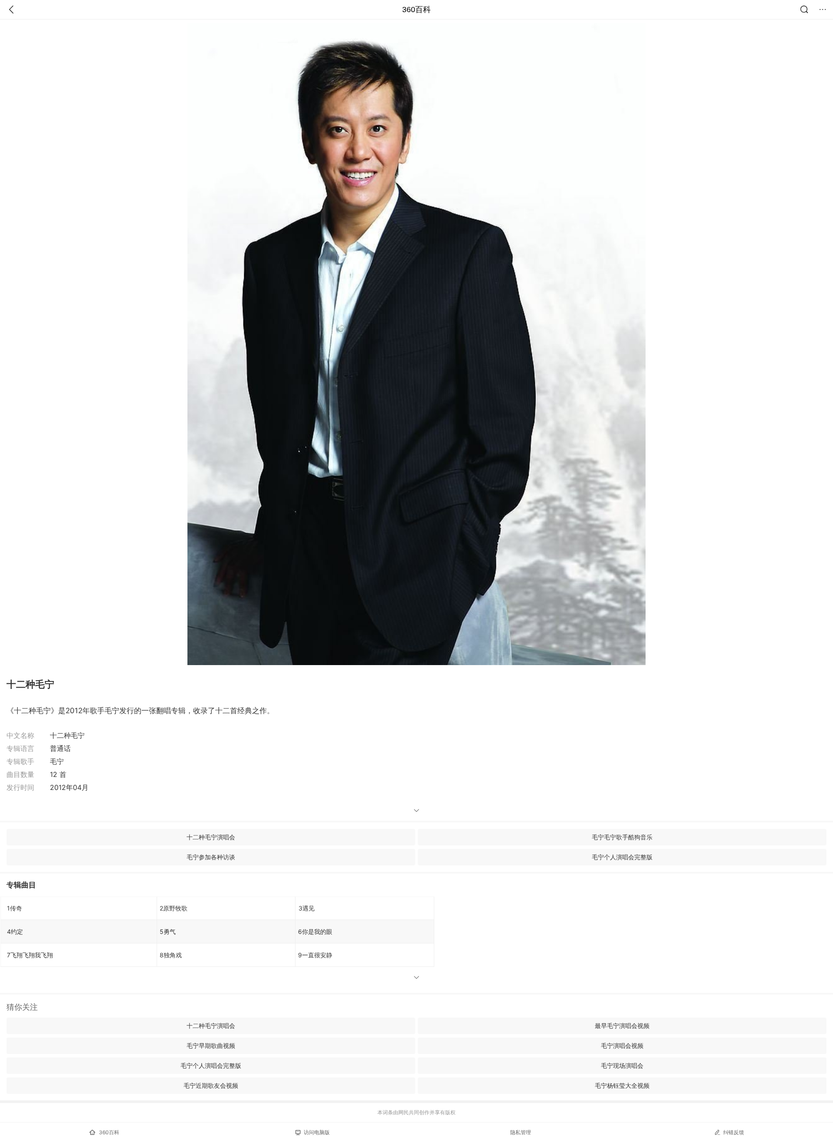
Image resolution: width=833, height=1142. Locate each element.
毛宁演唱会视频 (622, 1045)
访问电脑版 (317, 1132)
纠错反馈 (733, 1132)
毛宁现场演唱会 (622, 1065)
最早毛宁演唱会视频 (622, 1025)
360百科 (416, 9)
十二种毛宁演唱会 (211, 837)
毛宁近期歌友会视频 (211, 1085)
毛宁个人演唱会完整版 (622, 857)
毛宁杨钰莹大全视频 (622, 1085)
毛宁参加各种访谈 (211, 857)
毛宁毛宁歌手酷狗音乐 (622, 837)
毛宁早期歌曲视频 (211, 1045)
